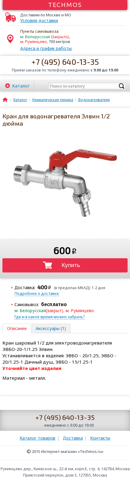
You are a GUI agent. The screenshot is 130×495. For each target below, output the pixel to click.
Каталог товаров (37, 438)
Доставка (73, 438)
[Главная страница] (5, 99)
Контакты (100, 438)
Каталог (21, 86)
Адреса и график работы (46, 48)
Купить (71, 265)
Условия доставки (39, 20)
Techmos (65, 4)
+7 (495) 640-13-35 (65, 61)
